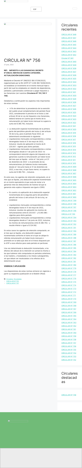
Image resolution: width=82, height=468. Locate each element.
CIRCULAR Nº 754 (68, 353)
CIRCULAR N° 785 (68, 248)
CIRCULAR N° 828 (68, 102)
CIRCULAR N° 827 (68, 106)
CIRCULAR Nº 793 (68, 221)
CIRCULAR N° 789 (68, 234)
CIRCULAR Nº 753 (68, 356)
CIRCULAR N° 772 (68, 292)
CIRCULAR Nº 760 (68, 333)
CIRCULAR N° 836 (68, 75)
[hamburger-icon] (74, 8)
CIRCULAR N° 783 (68, 255)
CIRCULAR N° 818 (68, 136)
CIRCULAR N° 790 (68, 231)
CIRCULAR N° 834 (68, 82)
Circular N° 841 (67, 58)
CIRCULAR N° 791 (68, 228)
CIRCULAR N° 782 (68, 258)
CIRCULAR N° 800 (68, 197)
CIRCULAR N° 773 (68, 289)
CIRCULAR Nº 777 (68, 275)
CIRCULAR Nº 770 (68, 299)
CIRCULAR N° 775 (68, 282)
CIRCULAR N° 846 (68, 41)
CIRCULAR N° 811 (68, 160)
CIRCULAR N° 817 (68, 140)
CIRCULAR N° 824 (68, 116)
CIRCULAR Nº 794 (68, 217)
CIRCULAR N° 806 (68, 177)
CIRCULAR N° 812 (68, 156)
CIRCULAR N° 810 (68, 163)
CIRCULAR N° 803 (68, 187)
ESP (34, 9)
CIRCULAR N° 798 (68, 204)
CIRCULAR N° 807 (68, 173)
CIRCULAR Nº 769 (68, 302)
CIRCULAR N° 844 (68, 48)
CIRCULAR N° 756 (68, 346)
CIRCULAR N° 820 (68, 129)
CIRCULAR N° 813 (68, 153)
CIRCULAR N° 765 (68, 316)
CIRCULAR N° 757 (12, 283)
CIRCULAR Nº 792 (68, 224)
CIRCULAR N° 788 (68, 238)
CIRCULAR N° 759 (68, 336)
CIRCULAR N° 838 (68, 68)
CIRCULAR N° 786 (68, 245)
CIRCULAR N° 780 (68, 265)
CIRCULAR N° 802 (68, 190)
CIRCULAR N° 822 (68, 123)
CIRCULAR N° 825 (68, 112)
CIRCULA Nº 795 (68, 214)
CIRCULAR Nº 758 (68, 340)
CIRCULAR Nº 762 (68, 326)
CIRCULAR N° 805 (68, 180)
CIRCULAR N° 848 (68, 34)
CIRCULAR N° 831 (68, 92)
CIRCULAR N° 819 (68, 133)
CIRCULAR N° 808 (68, 170)
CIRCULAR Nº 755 (12, 281)
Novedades (18, 279)
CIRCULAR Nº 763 (68, 323)
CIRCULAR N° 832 (68, 89)
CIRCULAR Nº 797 (68, 207)
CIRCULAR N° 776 (68, 279)
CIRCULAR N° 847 (68, 38)
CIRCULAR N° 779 (68, 268)
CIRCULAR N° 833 (68, 85)
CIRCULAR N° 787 (68, 241)
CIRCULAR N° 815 (68, 146)
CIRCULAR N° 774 (68, 285)
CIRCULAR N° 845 (68, 45)
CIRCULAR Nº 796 (68, 211)
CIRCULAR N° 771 (68, 295)
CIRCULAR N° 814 (68, 150)
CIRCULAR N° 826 (68, 109)
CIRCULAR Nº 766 (68, 312)
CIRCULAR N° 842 (68, 55)
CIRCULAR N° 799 (68, 201)
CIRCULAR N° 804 (68, 184)
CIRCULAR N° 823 (68, 119)
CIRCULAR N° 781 (68, 262)
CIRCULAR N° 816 (68, 143)
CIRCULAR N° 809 (68, 167)
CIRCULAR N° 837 (68, 72)
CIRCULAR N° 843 (68, 51)
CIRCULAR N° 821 (68, 126)
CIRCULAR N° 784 (68, 251)
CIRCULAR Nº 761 (68, 329)
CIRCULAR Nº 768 (68, 306)
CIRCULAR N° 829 (68, 99)
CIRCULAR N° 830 (68, 95)
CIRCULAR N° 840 (68, 62)
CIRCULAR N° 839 (68, 65)
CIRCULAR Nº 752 (68, 360)
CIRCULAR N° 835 (68, 79)
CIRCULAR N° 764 (68, 319)
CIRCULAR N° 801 (68, 194)
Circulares (9, 279)
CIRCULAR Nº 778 (68, 272)
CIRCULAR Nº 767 (68, 309)
